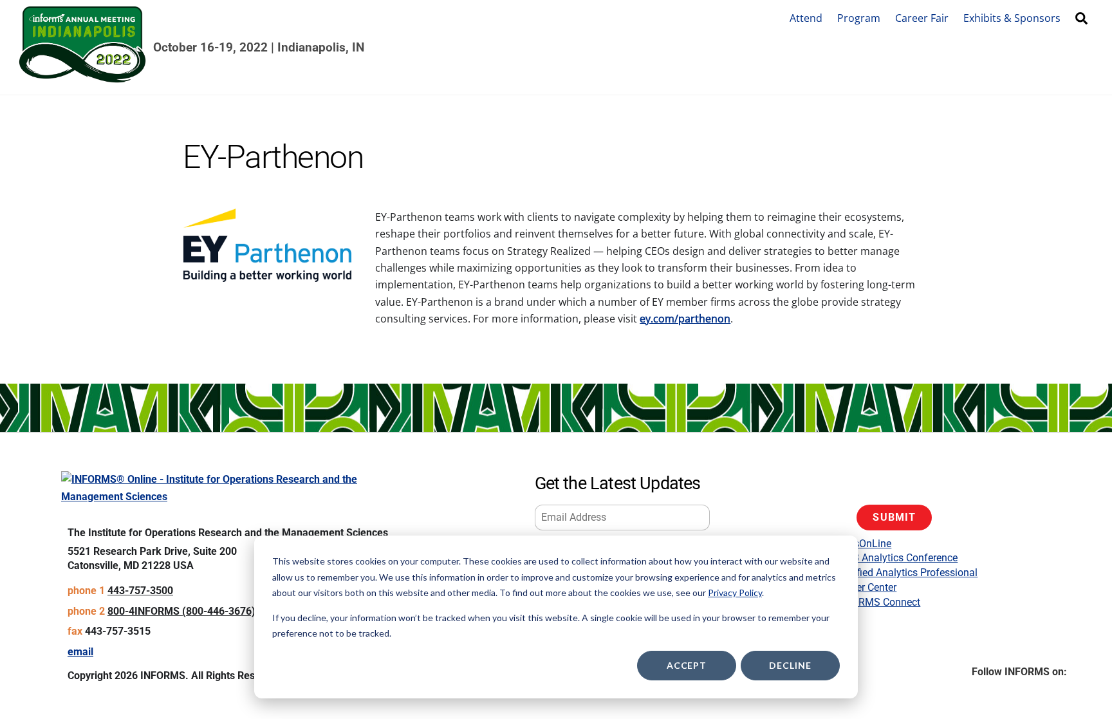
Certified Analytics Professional (907, 572)
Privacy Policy (735, 592)
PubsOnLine (863, 543)
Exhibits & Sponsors (1012, 18)
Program (858, 18)
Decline (790, 665)
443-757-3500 (140, 590)
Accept (687, 665)
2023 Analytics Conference (897, 558)
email (80, 652)
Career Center (866, 587)
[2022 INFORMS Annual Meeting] (82, 77)
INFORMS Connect (878, 602)
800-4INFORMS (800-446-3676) (181, 611)
